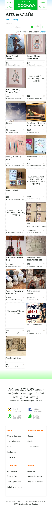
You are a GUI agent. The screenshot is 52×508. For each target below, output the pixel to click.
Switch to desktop (14, 487)
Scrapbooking (12, 19)
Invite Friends (33, 446)
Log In (42, 2)
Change (43, 31)
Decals (30, 435)
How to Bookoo (13, 441)
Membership (12, 471)
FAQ (9, 446)
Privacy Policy (12, 476)
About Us (31, 471)
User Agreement (14, 481)
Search (10, 2)
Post (10, 7)
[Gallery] (43, 27)
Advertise (11, 457)
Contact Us (11, 452)
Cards (30, 441)
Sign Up (42, 7)
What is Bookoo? (14, 435)
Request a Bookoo (35, 481)
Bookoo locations (34, 476)
